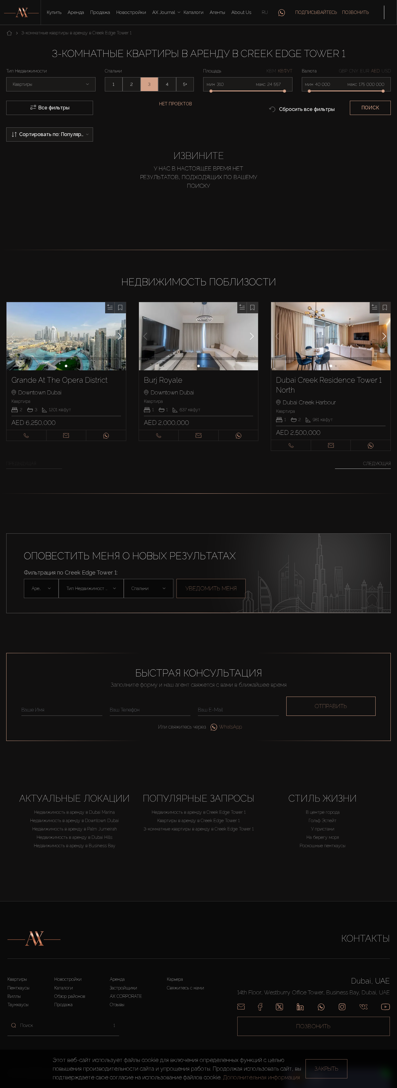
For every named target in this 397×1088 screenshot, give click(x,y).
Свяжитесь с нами (185, 987)
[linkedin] (300, 1007)
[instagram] (342, 1007)
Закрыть (326, 1068)
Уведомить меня (211, 588)
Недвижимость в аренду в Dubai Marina (74, 812)
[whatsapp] (281, 12)
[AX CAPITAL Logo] (33, 938)
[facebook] (260, 1007)
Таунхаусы (18, 1004)
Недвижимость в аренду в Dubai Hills (74, 837)
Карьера (175, 979)
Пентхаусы (18, 987)
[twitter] (279, 1007)
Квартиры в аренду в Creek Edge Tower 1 (198, 820)
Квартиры (17, 979)
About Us (241, 12)
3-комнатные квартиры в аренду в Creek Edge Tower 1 (199, 828)
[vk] (363, 1007)
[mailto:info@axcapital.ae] (241, 1007)
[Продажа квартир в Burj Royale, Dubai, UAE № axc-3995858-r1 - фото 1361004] (199, 336)
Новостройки (131, 12)
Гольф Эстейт (323, 820)
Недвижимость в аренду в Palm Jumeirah (74, 828)
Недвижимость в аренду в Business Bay (74, 845)
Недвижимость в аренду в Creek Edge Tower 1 (199, 812)
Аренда (76, 12)
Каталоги (193, 12)
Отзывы (117, 1004)
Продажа (100, 12)
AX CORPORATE (126, 996)
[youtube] (385, 1007)
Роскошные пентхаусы (323, 845)
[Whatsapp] (321, 1007)
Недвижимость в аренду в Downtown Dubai (74, 820)
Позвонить (355, 12)
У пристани (322, 828)
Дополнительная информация (261, 1077)
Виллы (14, 996)
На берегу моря (322, 837)
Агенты (217, 12)
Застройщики (123, 987)
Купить (54, 12)
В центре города (323, 812)
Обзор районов (69, 996)
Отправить (330, 706)
